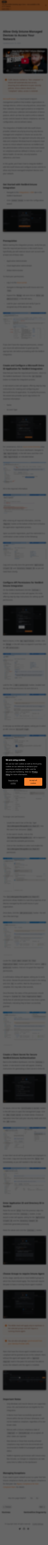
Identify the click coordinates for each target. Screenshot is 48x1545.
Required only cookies (13, 781)
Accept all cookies (33, 781)
